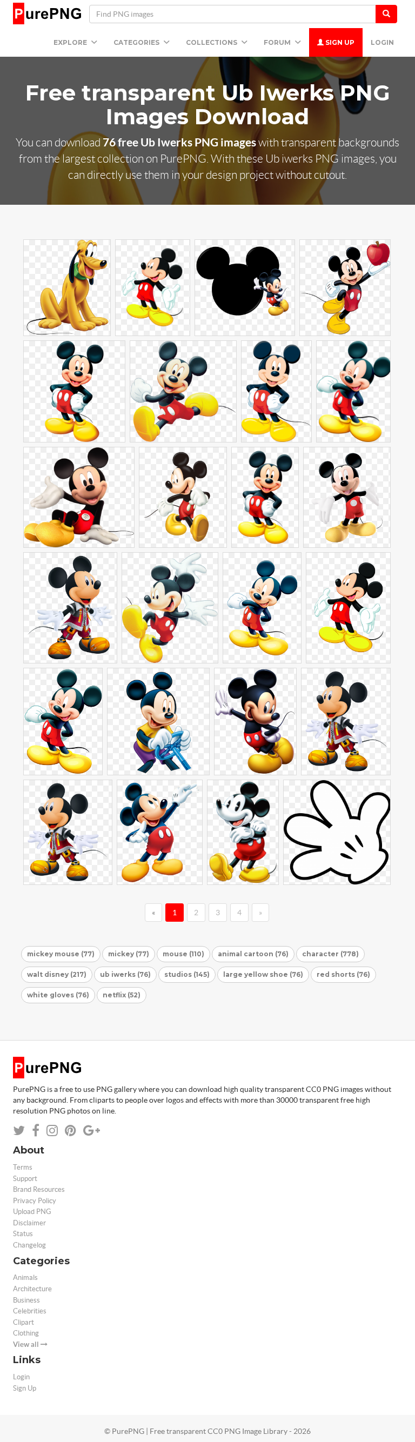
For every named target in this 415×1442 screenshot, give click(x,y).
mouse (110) (183, 954)
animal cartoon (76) (253, 954)
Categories (137, 42)
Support (25, 1179)
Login (382, 42)
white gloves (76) (58, 995)
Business (26, 1300)
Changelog (29, 1245)
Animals (25, 1277)
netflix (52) (121, 995)
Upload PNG (32, 1212)
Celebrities (29, 1311)
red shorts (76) (343, 974)
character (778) (330, 954)
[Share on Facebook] (35, 1130)
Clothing (26, 1333)
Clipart (23, 1322)
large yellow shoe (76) (263, 974)
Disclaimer (29, 1223)
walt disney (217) (56, 974)
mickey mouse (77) (61, 954)
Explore (71, 42)
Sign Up (339, 42)
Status (23, 1234)
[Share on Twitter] (19, 1130)
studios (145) (187, 974)
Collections (212, 42)
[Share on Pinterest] (70, 1130)
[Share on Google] (91, 1130)
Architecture (32, 1289)
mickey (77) (128, 954)
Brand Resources (39, 1189)
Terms (22, 1167)
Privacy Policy (34, 1201)
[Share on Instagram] (52, 1130)
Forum (278, 42)
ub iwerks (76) (125, 974)
